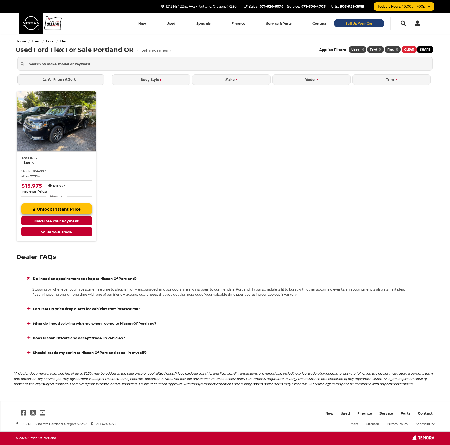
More (54, 196)
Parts (406, 413)
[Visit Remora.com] (423, 438)
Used (171, 23)
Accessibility (425, 424)
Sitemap (372, 424)
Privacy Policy (397, 424)
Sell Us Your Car (359, 23)
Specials (203, 23)
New (142, 23)
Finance (238, 23)
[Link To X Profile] (33, 412)
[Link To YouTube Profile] (42, 412)
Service (386, 413)
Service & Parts (279, 23)
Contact (319, 23)
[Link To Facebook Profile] (24, 412)
